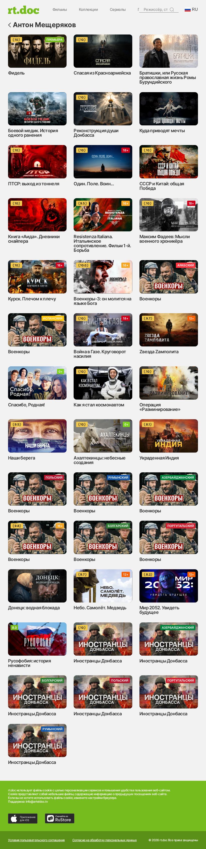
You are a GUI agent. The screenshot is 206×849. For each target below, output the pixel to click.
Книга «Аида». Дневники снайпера (34, 239)
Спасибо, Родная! (26, 404)
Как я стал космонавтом (99, 404)
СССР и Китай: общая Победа (161, 186)
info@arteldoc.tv (37, 801)
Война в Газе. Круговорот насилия (100, 354)
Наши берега (21, 458)
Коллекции (88, 10)
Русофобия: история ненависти (29, 663)
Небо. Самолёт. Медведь (100, 607)
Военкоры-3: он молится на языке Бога (102, 301)
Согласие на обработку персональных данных (104, 840)
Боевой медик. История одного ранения (33, 133)
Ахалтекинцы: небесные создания (99, 460)
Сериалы (118, 10)
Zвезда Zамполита (158, 351)
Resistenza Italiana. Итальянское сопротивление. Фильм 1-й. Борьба (102, 243)
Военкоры (150, 298)
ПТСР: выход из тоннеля (33, 183)
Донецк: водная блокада (34, 607)
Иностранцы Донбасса (97, 660)
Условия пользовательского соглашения (36, 840)
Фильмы (60, 10)
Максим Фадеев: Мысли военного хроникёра (164, 239)
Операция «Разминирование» (159, 407)
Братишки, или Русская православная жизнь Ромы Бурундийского (167, 77)
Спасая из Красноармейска (102, 73)
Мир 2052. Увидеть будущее (159, 610)
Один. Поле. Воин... (94, 183)
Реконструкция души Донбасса (96, 133)
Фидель (16, 73)
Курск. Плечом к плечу (32, 298)
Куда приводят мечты (162, 130)
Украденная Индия (159, 458)
